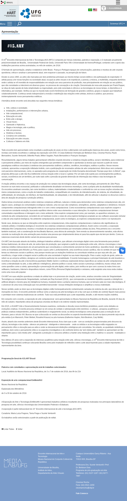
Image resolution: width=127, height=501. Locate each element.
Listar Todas (9, 429)
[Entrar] (2, 2)
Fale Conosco (82, 493)
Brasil (10, 2)
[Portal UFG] (30, 13)
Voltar (19, 429)
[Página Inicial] (9, 13)
